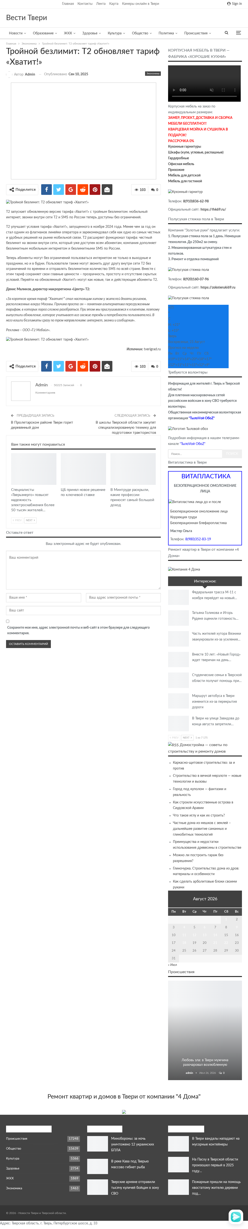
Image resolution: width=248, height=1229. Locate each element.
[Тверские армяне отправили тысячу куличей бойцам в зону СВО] (97, 1187)
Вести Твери (26, 18)
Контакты (85, 4)
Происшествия (196, 33)
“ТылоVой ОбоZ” (202, 418)
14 (215, 935)
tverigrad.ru (152, 349)
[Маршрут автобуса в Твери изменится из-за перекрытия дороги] (178, 701)
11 (184, 935)
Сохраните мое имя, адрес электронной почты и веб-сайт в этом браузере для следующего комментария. (78, 630)
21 (215, 943)
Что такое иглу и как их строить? (199, 815)
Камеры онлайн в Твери (140, 4)
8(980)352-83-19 (198, 539)
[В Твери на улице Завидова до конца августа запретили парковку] (178, 723)
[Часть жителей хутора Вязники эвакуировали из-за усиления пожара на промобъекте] (178, 639)
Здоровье (89, 33)
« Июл (172, 965)
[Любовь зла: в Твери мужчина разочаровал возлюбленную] (205, 1030)
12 (194, 935)
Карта (113, 4)
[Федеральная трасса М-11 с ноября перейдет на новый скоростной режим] (178, 597)
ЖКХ (68, 33)
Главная (68, 4)
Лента (101, 4)
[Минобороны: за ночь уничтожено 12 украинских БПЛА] (97, 1144)
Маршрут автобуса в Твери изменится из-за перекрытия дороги (214, 701)
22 (226, 943)
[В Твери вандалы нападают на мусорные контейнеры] (178, 1144)
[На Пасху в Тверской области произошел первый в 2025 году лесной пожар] (178, 1164)
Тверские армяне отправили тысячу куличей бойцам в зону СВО (135, 1187)
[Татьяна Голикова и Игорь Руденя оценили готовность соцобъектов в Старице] (178, 618)
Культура (115, 33)
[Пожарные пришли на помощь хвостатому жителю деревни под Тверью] (178, 1187)
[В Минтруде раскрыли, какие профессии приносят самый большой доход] (133, 469)
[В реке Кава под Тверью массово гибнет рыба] (97, 1166)
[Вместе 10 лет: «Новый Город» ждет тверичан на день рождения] (178, 659)
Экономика (153, 73)
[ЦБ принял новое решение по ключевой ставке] (83, 469)
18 (184, 943)
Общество (140, 33)
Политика (166, 33)
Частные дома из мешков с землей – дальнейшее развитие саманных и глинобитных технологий (202, 828)
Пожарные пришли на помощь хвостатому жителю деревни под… (216, 1187)
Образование (43, 33)
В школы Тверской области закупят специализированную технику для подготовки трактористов (126, 428)
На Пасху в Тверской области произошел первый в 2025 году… (215, 1165)
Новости (16, 33)
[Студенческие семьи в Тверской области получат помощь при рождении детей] (178, 680)
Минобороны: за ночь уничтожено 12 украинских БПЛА (132, 1144)
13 (205, 935)
